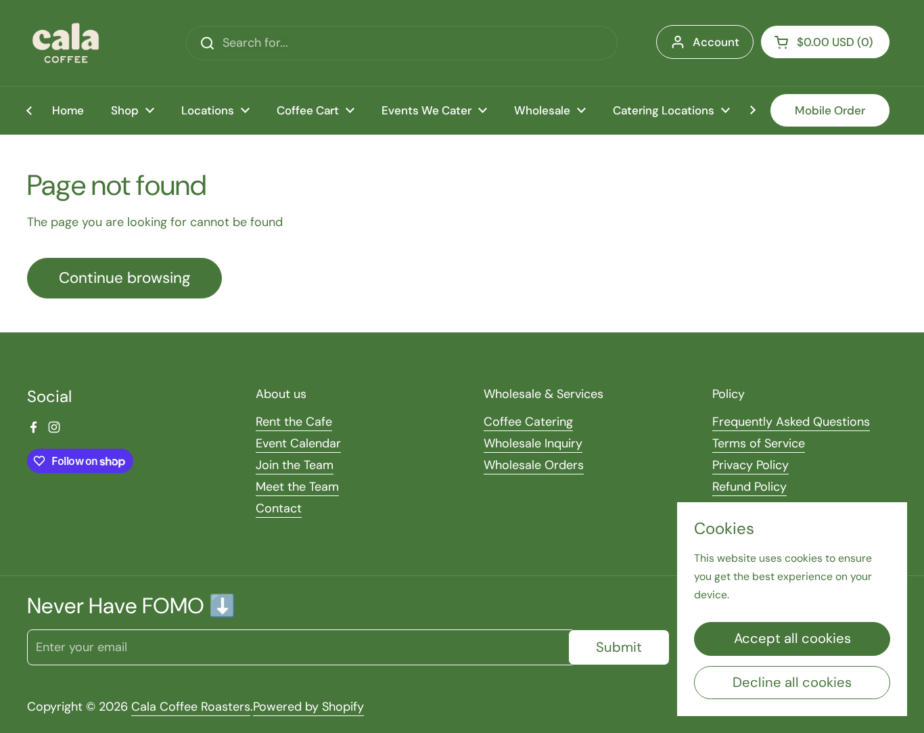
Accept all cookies (792, 638)
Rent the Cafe (294, 422)
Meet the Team (297, 487)
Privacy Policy (750, 465)
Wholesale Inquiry (533, 443)
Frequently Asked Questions (791, 422)
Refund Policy (749, 487)
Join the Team (294, 465)
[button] (825, 42)
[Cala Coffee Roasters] (65, 43)
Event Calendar (298, 443)
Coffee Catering (528, 422)
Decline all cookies (792, 682)
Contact (279, 508)
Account (716, 42)
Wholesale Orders (534, 465)
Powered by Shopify (308, 706)
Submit (619, 647)
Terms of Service (758, 443)
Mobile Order (830, 110)
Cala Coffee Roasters (190, 706)
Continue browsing (124, 278)
